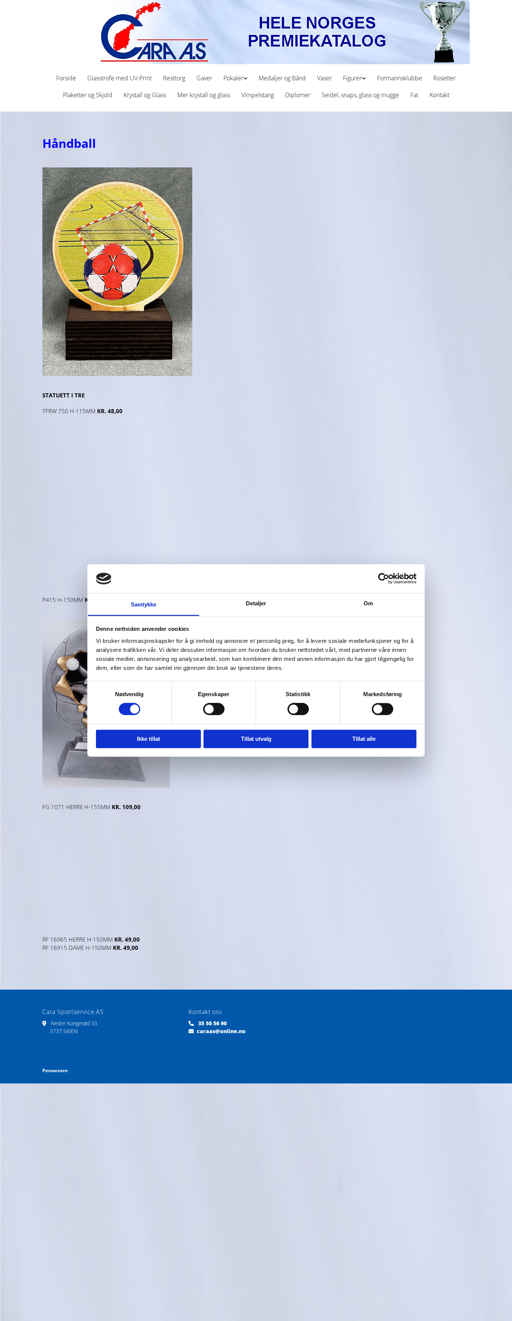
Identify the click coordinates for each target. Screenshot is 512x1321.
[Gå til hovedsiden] (256, 32)
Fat (414, 95)
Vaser (324, 78)
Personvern (55, 1070)
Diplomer (297, 95)
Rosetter (444, 78)
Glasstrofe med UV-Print (119, 78)
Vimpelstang (257, 95)
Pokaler (233, 78)
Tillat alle (364, 739)
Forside (66, 78)
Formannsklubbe (399, 78)
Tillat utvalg (256, 739)
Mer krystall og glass (203, 95)
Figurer (352, 78)
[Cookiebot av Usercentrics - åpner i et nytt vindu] (383, 578)
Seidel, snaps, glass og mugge (360, 95)
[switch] (214, 709)
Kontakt (439, 95)
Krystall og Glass (145, 95)
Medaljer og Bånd (282, 78)
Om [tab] (368, 603)
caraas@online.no (221, 1031)
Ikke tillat (148, 739)
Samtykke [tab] (144, 604)
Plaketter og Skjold (87, 95)
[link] (235, 78)
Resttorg (174, 78)
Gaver (204, 78)
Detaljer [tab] (256, 603)
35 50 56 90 (212, 1023)
